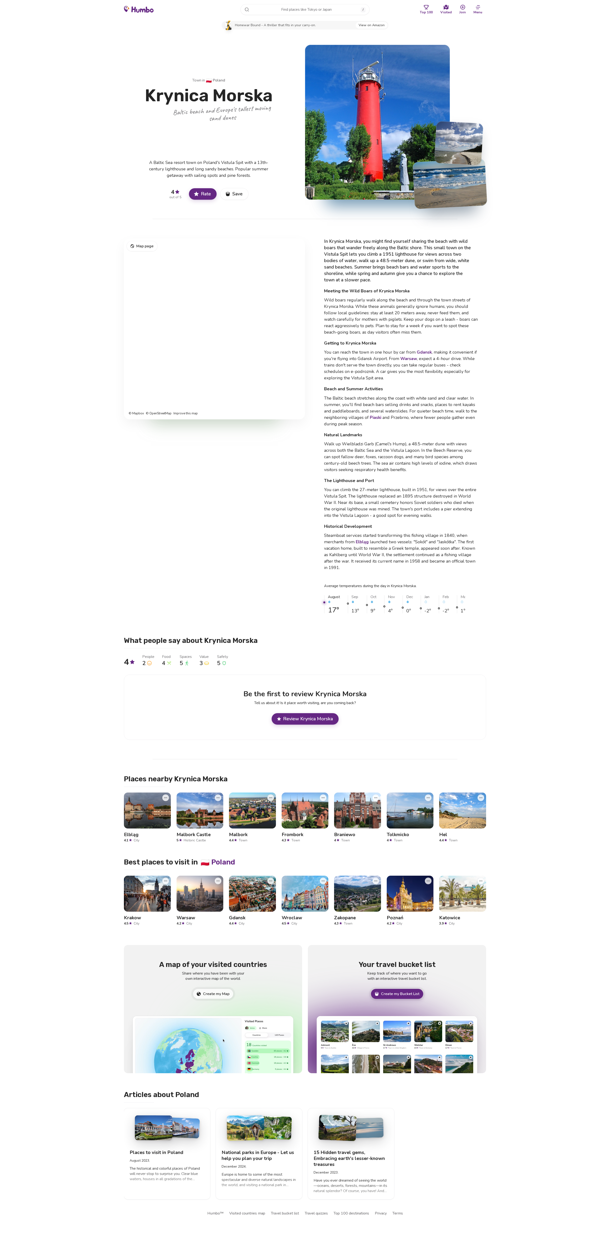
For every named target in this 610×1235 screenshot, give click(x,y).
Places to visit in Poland (156, 1152)
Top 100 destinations (351, 1213)
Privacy (381, 1213)
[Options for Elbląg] (165, 797)
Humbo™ (215, 1213)
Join (462, 12)
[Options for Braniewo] (375, 797)
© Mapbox (136, 414)
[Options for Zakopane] (375, 881)
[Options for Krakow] (165, 881)
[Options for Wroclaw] (323, 881)
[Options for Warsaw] (218, 881)
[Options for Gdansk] (270, 881)
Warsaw (408, 358)
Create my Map (216, 993)
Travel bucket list (285, 1213)
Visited (446, 12)
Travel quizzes (316, 1213)
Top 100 (426, 12)
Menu (477, 12)
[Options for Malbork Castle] (218, 797)
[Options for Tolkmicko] (428, 797)
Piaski (375, 417)
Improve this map (185, 414)
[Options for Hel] (481, 797)
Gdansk (424, 352)
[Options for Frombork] (323, 797)
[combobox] (305, 9)
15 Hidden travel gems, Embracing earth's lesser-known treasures (349, 1158)
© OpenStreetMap (159, 414)
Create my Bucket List (400, 993)
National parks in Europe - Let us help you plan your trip (258, 1155)
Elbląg (362, 542)
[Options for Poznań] (428, 881)
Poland (215, 80)
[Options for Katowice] (481, 881)
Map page (144, 246)
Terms (397, 1213)
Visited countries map (247, 1213)
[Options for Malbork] (270, 797)
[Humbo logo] (139, 9)
